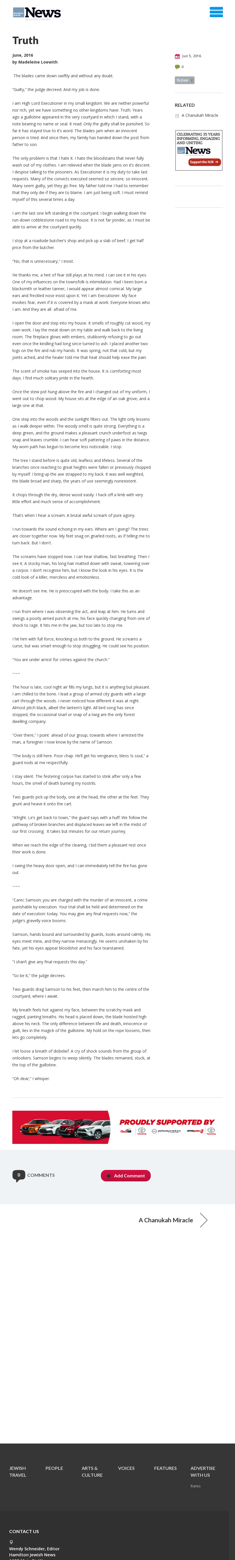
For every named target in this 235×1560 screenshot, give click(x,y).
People (54, 1468)
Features (165, 1468)
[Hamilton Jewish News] (38, 14)
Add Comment (129, 1175)
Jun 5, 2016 (191, 55)
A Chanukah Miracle (200, 115)
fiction (185, 80)
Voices (126, 1468)
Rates (196, 1485)
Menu (216, 12)
